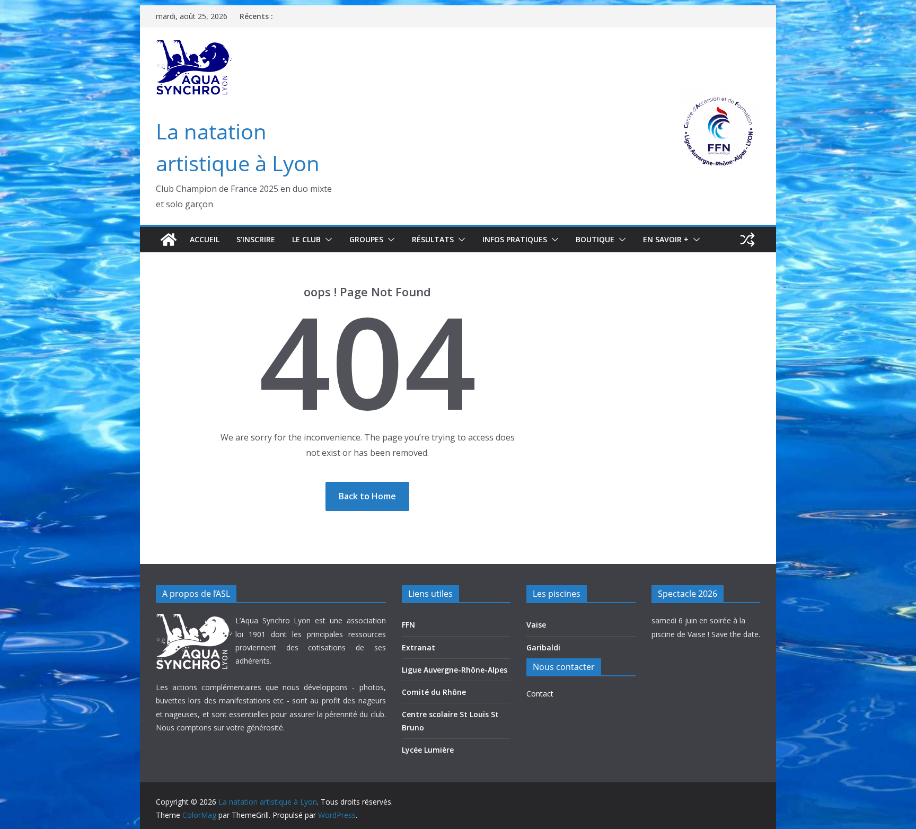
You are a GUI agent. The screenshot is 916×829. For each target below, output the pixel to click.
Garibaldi (543, 647)
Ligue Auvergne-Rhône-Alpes (454, 670)
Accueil (204, 239)
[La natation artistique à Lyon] (168, 239)
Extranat (418, 647)
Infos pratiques (514, 239)
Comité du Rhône (434, 692)
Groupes (366, 239)
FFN (408, 625)
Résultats (433, 239)
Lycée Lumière (428, 750)
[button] (326, 239)
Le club (306, 239)
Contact (539, 694)
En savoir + (666, 239)
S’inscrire (255, 239)
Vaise (536, 625)
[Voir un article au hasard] (747, 239)
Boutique (595, 239)
